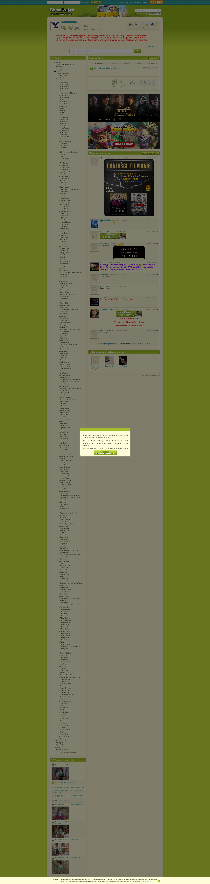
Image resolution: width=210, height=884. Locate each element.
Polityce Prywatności (143, 882)
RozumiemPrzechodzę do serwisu (105, 453)
